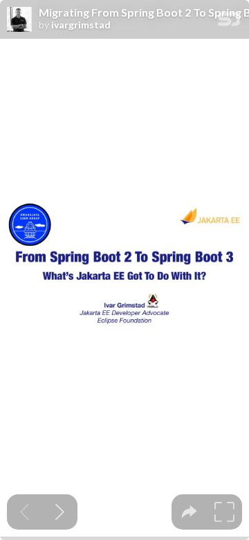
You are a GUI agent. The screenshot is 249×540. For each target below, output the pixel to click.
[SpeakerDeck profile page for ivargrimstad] (19, 20)
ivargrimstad (81, 25)
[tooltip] (189, 512)
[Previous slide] (24, 512)
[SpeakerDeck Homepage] (229, 21)
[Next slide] (59, 512)
